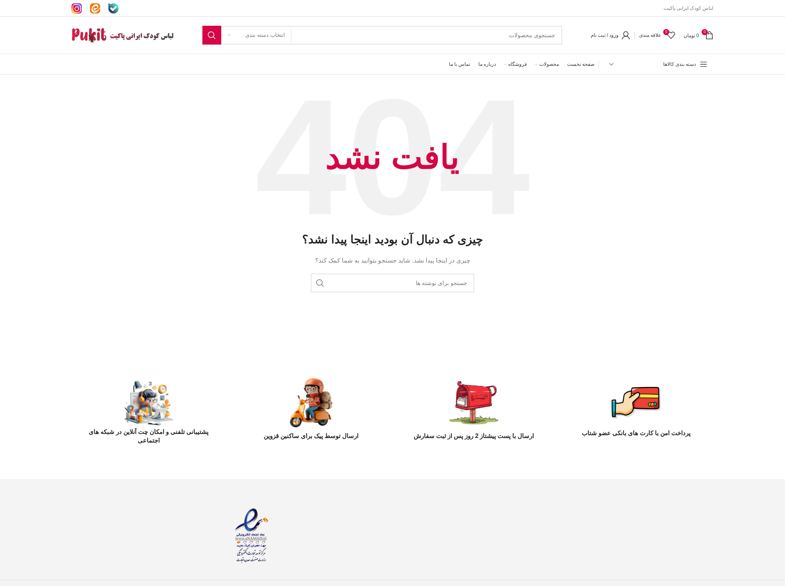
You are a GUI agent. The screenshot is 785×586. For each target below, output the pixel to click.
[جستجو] (211, 35)
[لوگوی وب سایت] (123, 34)
